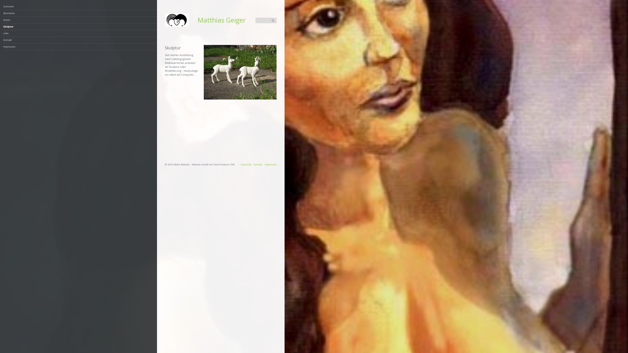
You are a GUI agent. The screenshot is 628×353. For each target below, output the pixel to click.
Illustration (9, 13)
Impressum (9, 46)
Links (6, 33)
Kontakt (7, 40)
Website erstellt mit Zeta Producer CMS (213, 164)
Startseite (8, 6)
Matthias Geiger (222, 20)
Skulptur (8, 26)
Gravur (6, 19)
